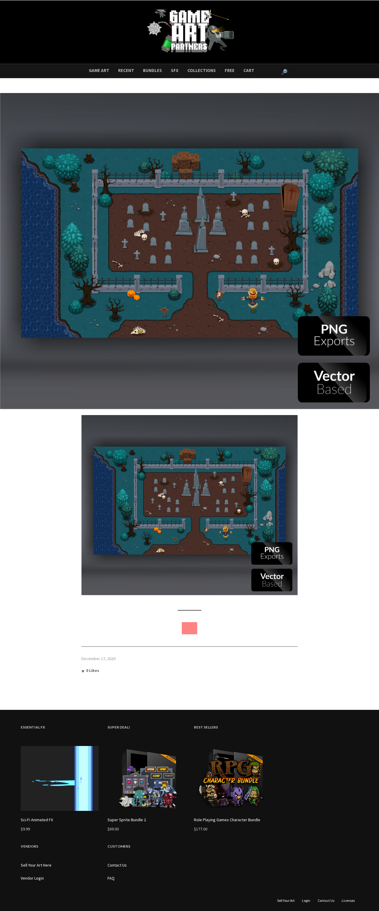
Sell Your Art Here (36, 865)
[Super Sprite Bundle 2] (146, 778)
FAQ (111, 878)
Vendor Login (32, 878)
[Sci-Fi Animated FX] (60, 778)
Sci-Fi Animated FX (37, 819)
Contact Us (117, 865)
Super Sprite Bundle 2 (126, 819)
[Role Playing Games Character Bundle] (233, 778)
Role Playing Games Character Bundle (227, 819)
